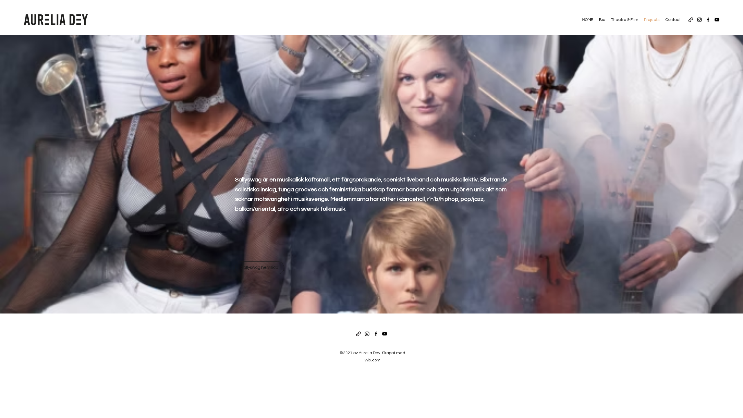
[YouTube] (717, 20)
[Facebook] (708, 20)
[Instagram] (699, 20)
